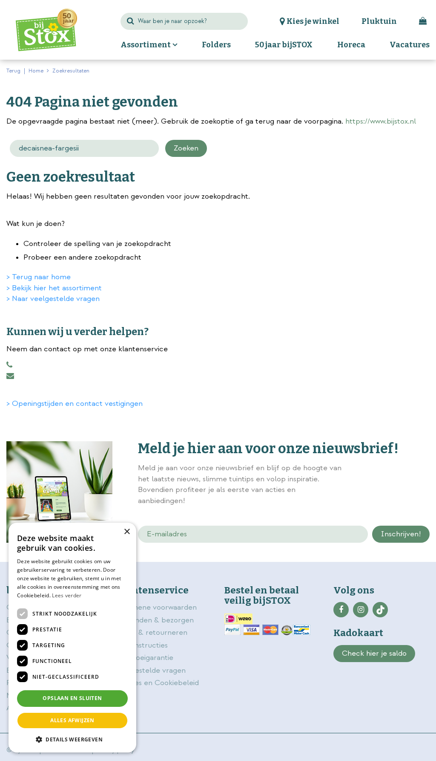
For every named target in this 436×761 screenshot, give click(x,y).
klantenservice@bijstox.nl (10, 376)
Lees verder (66, 595)
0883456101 (9, 365)
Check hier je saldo (374, 653)
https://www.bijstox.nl (380, 121)
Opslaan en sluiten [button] (72, 698)
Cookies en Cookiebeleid (157, 682)
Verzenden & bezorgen (154, 620)
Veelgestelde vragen (150, 670)
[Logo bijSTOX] (46, 30)
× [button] (126, 532)
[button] (72, 739)
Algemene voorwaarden (157, 607)
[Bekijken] (423, 21)
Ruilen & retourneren (151, 632)
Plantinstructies (141, 645)
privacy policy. (365, 480)
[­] (341, 609)
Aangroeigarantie (144, 657)
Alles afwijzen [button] (72, 720)
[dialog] (72, 637)
